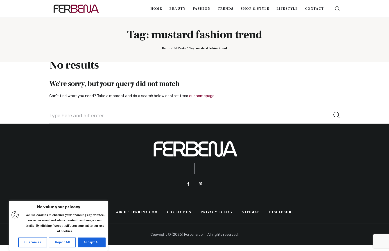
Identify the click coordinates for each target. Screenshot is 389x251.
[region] (58, 226)
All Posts (179, 48)
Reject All (62, 242)
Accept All (92, 242)
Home (166, 48)
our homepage (202, 95)
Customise (32, 242)
